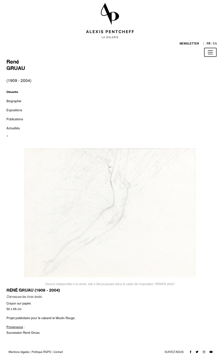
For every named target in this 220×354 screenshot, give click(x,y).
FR (208, 43)
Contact (58, 352)
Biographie (13, 101)
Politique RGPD (41, 352)
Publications (14, 119)
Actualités (13, 128)
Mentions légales (19, 352)
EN (215, 43)
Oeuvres (12, 92)
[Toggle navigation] (210, 52)
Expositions (14, 110)
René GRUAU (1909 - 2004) (33, 290)
